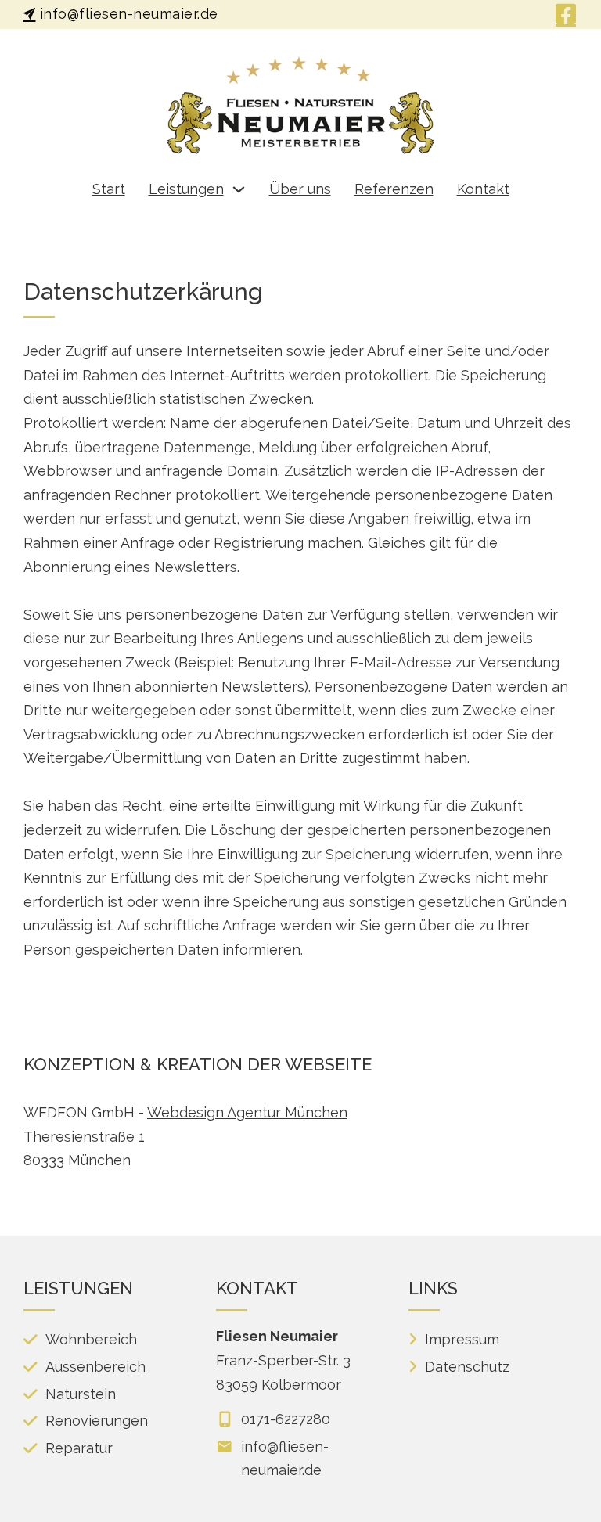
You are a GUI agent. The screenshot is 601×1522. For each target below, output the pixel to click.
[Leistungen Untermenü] (239, 189)
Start (108, 189)
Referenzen (394, 189)
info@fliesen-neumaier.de (129, 13)
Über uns (300, 189)
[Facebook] (566, 14)
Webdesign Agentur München (247, 1112)
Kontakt (483, 189)
